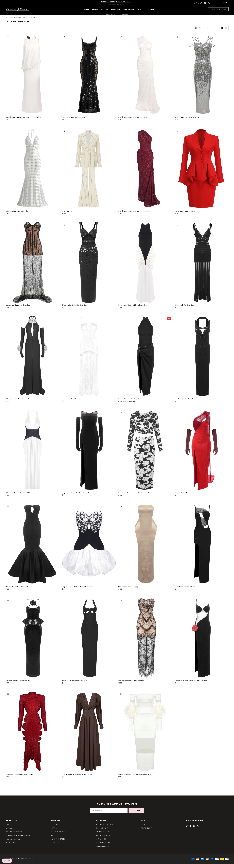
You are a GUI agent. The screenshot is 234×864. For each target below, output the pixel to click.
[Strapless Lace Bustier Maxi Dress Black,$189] (32, 262)
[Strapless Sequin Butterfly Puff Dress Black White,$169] (89, 544)
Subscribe (136, 810)
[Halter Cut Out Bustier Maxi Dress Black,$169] (89, 638)
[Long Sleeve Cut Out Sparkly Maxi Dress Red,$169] (32, 732)
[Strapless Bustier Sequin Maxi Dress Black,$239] (145, 638)
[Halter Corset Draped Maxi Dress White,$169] (32, 450)
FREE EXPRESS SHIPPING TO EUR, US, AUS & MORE (116, 2)
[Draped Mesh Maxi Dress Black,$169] (202, 544)
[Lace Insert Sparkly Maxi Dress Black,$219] (89, 74)
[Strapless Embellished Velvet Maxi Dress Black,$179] (89, 450)
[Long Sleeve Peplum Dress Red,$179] (202, 168)
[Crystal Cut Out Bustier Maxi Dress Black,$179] (89, 262)
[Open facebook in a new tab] (190, 826)
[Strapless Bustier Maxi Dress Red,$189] (202, 450)
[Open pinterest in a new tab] (194, 826)
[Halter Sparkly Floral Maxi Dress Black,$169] (32, 356)
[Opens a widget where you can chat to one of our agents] (7, 861)
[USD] (227, 3)
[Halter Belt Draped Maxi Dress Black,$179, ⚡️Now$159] (145, 356)
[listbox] (207, 28)
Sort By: (195, 28)
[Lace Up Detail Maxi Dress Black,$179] (202, 356)
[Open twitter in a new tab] (187, 826)
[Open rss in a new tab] (198, 826)
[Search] (210, 9)
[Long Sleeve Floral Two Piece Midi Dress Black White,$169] (145, 450)
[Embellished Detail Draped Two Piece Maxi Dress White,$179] (32, 74)
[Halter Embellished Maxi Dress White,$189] (32, 168)
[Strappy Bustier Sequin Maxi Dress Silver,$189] (202, 74)
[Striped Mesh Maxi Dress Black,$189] (202, 262)
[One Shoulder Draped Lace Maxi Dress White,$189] (145, 74)
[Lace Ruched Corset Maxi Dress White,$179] (89, 356)
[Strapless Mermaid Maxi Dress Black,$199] (32, 544)
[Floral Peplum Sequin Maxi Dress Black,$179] (32, 638)
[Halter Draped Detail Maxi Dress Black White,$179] (145, 262)
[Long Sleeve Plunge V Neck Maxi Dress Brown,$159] (89, 732)
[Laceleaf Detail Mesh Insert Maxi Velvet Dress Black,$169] (202, 638)
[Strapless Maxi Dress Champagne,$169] (145, 544)
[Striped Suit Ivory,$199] (89, 168)
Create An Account (219, 3)
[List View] (226, 28)
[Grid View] (221, 28)
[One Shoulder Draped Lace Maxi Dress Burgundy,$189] (145, 168)
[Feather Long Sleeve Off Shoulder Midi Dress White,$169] (145, 732)
